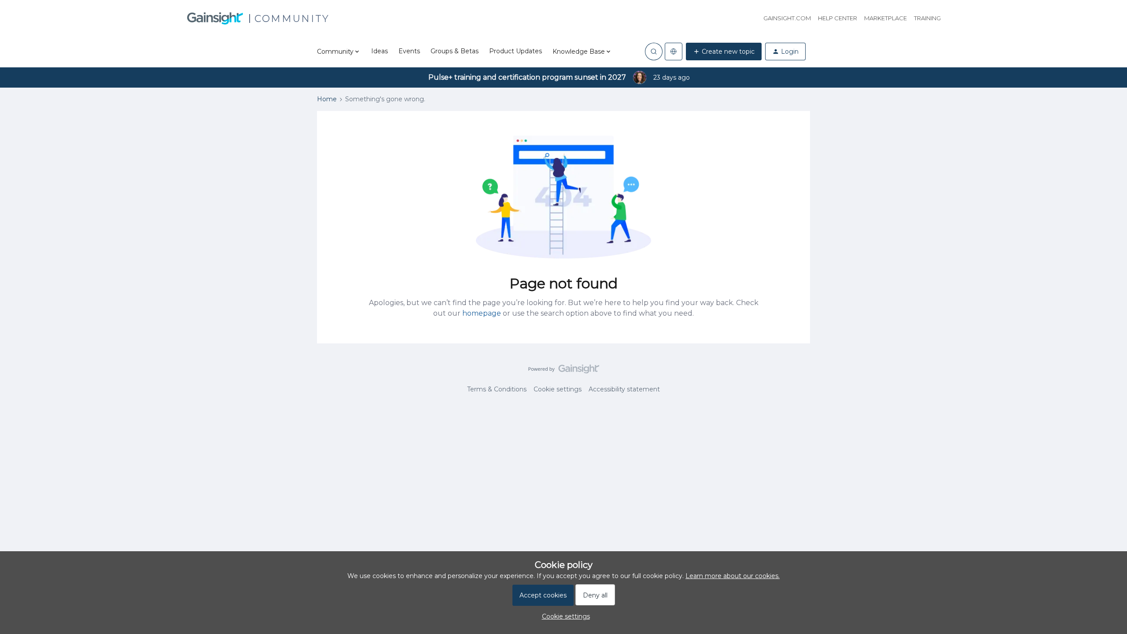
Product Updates (515, 51)
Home (327, 99)
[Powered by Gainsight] (563, 371)
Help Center (837, 18)
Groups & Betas (455, 51)
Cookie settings (558, 389)
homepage (481, 313)
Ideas (379, 51)
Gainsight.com (787, 18)
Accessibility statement (624, 389)
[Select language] (673, 51)
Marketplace (885, 18)
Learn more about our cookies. (732, 576)
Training (927, 18)
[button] (724, 51)
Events (409, 51)
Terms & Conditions (497, 389)
